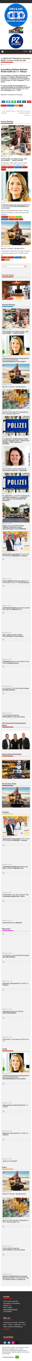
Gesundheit (18, 216)
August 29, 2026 (6, 246)
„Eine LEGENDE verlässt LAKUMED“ (8, 112)
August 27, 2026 (8, 1103)
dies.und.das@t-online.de (10, 1309)
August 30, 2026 (6, 156)
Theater (7, 259)
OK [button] (17, 1357)
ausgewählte (12, 216)
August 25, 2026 (8, 1159)
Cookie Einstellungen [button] (8, 1357)
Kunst (3, 259)
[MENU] (30, 51)
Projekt (20, 105)
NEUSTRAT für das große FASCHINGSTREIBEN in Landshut (24, 113)
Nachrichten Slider (9, 784)
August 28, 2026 (8, 493)
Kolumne (25, 167)
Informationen (10, 105)
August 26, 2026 (8, 920)
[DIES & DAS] (2, 51)
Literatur (3, 169)
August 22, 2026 (8, 1037)
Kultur (16, 105)
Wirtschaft (6, 929)
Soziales (5, 812)
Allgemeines (11, 167)
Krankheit (12, 219)
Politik (16, 219)
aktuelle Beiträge (8, 305)
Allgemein (3, 105)
